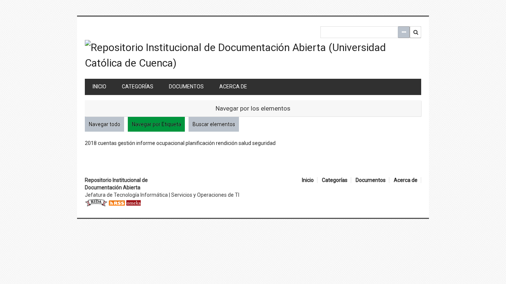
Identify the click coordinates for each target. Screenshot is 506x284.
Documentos (186, 86)
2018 (91, 143)
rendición (226, 143)
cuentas (107, 143)
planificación (200, 143)
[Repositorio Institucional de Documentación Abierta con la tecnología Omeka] (133, 202)
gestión (126, 143)
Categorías (137, 86)
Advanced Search (404, 32)
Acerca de (233, 86)
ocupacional (170, 143)
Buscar (416, 32)
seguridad (264, 143)
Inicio (99, 86)
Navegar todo (104, 124)
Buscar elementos (214, 124)
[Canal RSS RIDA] (117, 202)
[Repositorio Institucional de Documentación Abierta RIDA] (96, 202)
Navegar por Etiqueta (156, 124)
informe (145, 143)
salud (245, 143)
